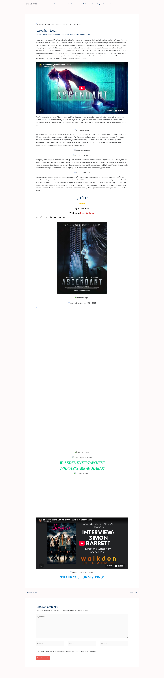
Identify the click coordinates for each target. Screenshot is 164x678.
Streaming (96, 4)
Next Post (134, 593)
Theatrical (107, 4)
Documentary (59, 4)
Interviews (71, 4)
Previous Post (31, 593)
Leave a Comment (42, 34)
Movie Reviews (83, 4)
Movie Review (55, 34)
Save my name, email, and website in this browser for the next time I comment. (67, 651)
